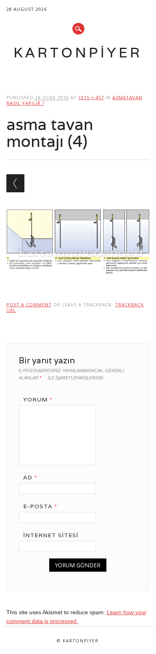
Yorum (37, 399)
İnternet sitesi (50, 535)
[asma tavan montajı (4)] (78, 281)
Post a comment (29, 305)
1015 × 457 (91, 97)
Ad (30, 477)
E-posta (40, 506)
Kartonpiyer (78, 52)
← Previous (15, 183)
